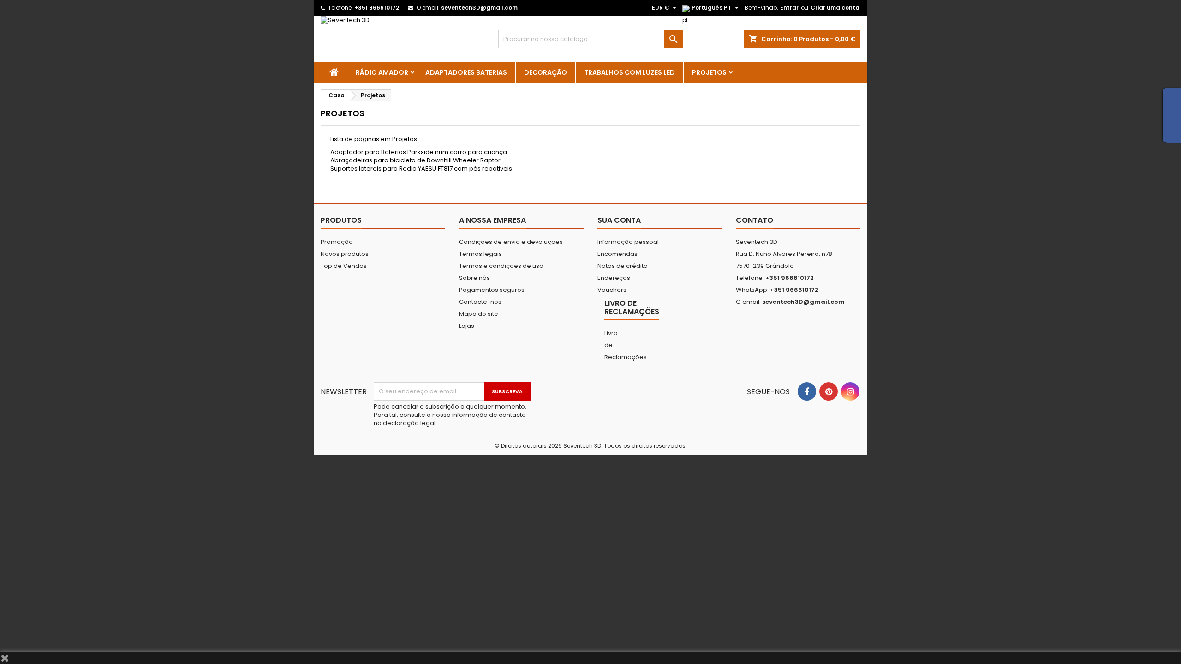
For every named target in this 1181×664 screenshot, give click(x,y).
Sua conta (619, 220)
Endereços (613, 277)
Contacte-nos (480, 301)
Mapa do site (478, 313)
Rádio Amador (382, 72)
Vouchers (611, 289)
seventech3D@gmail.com (479, 8)
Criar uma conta (835, 8)
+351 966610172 (376, 8)
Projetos (709, 72)
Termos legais (480, 253)
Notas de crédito (622, 265)
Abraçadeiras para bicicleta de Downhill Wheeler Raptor (415, 160)
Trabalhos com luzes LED (629, 72)
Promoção (337, 241)
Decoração (545, 72)
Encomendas (617, 253)
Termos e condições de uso (501, 265)
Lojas (466, 325)
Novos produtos (345, 253)
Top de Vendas (344, 265)
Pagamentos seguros (492, 289)
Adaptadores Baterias (466, 72)
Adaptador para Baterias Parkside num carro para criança (418, 152)
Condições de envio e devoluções (511, 241)
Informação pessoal (628, 241)
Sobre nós (474, 277)
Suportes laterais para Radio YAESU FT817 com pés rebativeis (421, 168)
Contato (754, 220)
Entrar (789, 8)
